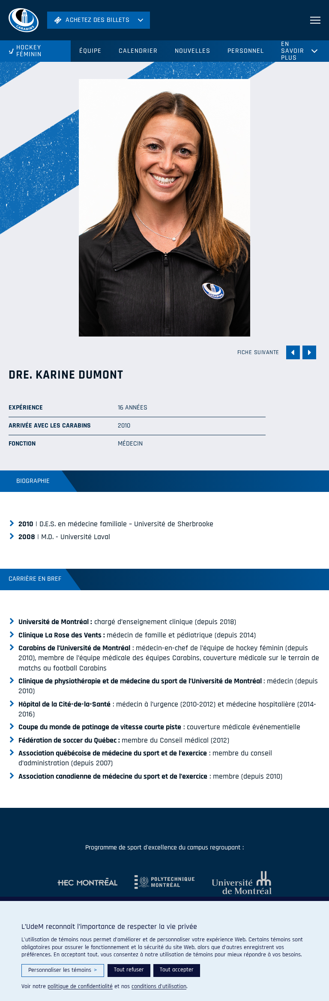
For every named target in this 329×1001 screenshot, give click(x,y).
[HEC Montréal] (87, 882)
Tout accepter (177, 970)
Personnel (245, 50)
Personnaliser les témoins (62, 970)
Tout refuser (129, 970)
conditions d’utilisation (159, 986)
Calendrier (138, 50)
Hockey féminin (29, 51)
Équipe (90, 50)
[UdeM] (233, 882)
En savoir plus (292, 51)
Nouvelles (192, 50)
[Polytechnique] (155, 882)
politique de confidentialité (80, 986)
